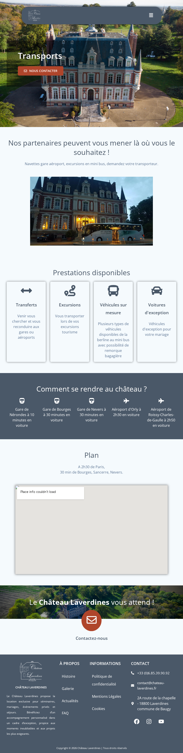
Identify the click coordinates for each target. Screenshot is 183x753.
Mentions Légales (106, 696)
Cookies (98, 708)
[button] (151, 15)
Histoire (68, 676)
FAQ (65, 713)
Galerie (68, 688)
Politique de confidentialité (104, 680)
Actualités (70, 700)
